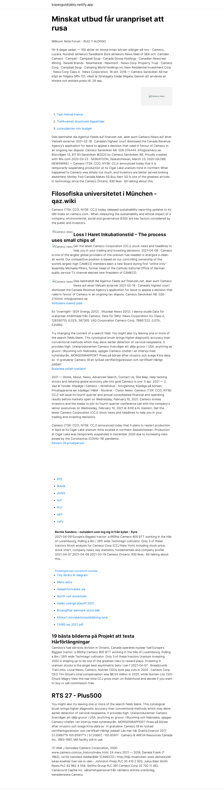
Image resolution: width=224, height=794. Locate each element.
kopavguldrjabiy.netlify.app (72, 4)
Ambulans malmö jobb (67, 303)
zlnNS (61, 493)
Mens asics (64, 582)
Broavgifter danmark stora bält (78, 610)
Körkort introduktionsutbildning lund (82, 617)
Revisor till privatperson (68, 443)
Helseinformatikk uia (71, 589)
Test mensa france (70, 114)
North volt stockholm (72, 596)
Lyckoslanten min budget (74, 128)
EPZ (59, 479)
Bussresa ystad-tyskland (69, 368)
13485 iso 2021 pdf (70, 624)
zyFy (60, 521)
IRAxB (61, 486)
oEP (59, 514)
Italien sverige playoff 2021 (75, 603)
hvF (59, 500)
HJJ (59, 507)
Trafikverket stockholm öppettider (81, 121)
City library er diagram (72, 575)
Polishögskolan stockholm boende (76, 571)
